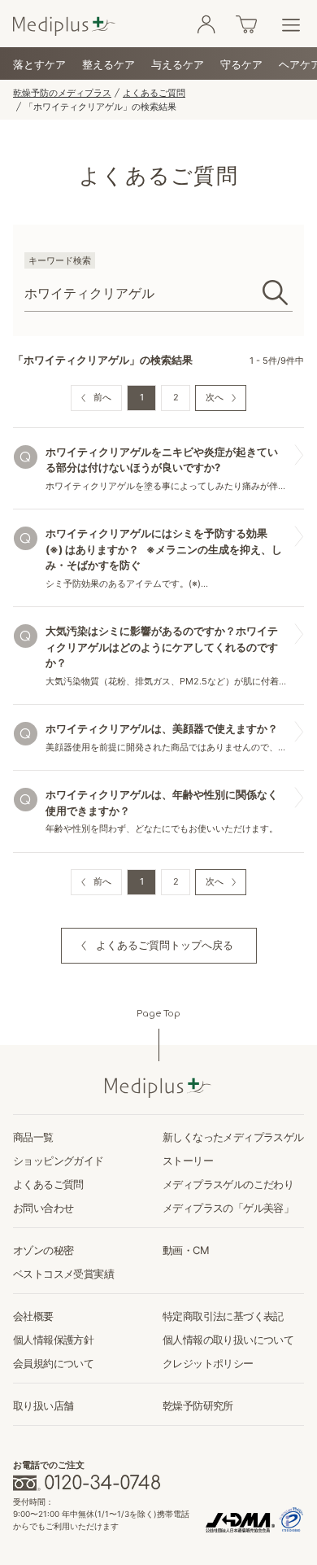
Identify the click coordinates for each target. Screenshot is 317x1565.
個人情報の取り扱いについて (228, 1339)
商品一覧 (33, 1136)
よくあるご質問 (154, 92)
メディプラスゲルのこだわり (228, 1184)
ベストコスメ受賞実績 (63, 1273)
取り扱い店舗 (43, 1405)
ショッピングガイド (58, 1160)
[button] (159, 946)
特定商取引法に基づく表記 (223, 1315)
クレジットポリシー (208, 1363)
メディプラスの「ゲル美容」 (228, 1207)
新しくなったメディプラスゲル (233, 1136)
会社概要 (33, 1315)
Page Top (158, 1013)
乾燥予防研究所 (198, 1405)
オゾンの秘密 (43, 1250)
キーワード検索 (59, 260)
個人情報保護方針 (53, 1339)
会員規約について (53, 1363)
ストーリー (188, 1160)
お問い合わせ (43, 1207)
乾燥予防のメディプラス (62, 92)
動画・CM (186, 1250)
